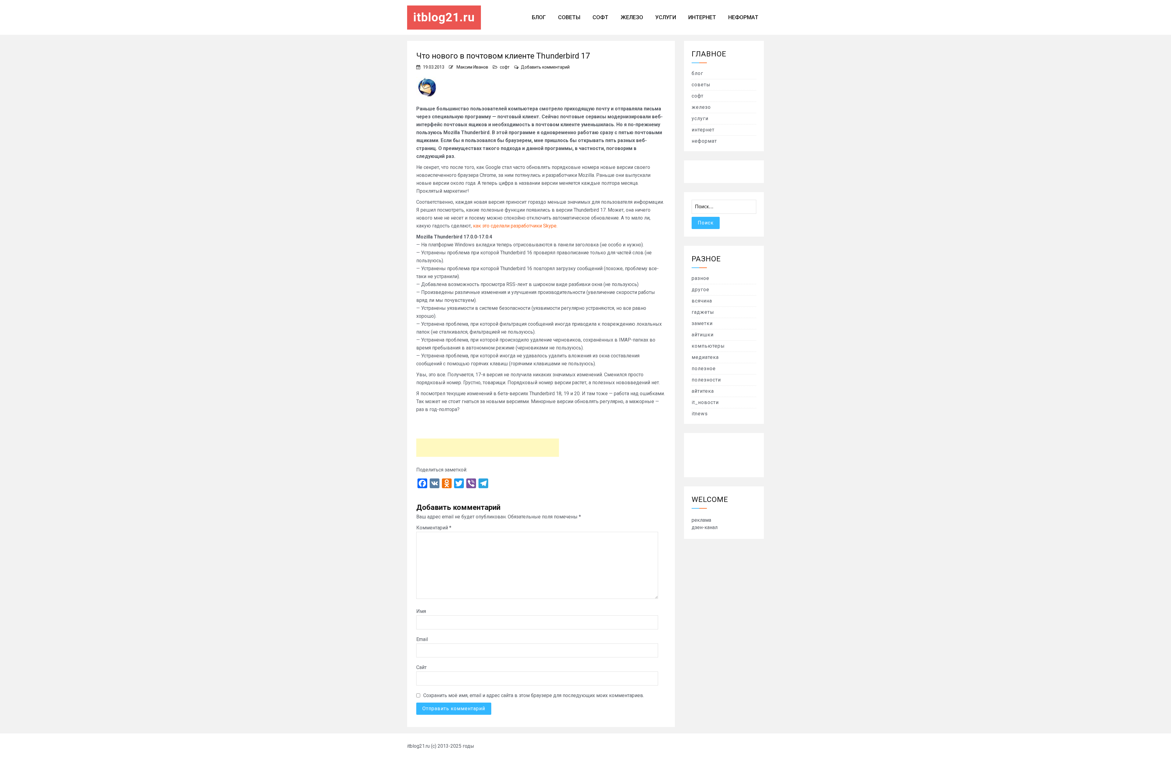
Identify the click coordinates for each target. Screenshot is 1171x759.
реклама (701, 520)
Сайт (421, 667)
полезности (706, 380)
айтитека (703, 391)
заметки (702, 323)
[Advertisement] (487, 448)
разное (700, 278)
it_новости (705, 402)
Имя (421, 611)
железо (632, 17)
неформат (743, 17)
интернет (702, 17)
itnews (700, 414)
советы (569, 17)
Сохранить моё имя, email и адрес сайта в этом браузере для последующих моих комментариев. (533, 695)
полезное (704, 368)
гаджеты (703, 312)
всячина (702, 301)
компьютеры (708, 346)
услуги (665, 17)
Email (422, 639)
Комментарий (433, 528)
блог (539, 17)
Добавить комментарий (545, 67)
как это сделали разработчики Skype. (515, 226)
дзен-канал (705, 527)
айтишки (703, 335)
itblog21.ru (444, 17)
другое (700, 289)
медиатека (705, 357)
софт (600, 17)
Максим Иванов (472, 67)
